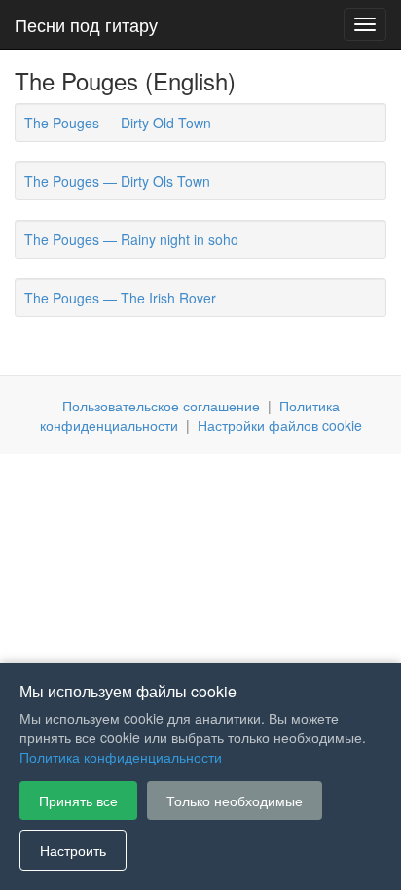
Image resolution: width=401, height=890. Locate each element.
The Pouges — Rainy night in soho (131, 239)
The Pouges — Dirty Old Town (117, 122)
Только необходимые (234, 800)
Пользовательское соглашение (161, 405)
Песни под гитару (86, 24)
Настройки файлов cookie (280, 425)
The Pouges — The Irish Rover (120, 297)
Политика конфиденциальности (120, 756)
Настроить (73, 850)
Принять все (78, 800)
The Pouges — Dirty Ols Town (117, 181)
